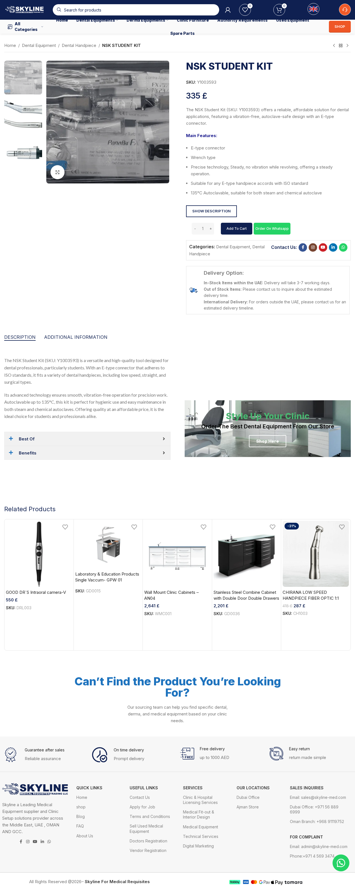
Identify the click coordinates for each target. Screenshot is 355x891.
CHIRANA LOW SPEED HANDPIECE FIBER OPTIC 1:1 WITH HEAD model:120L (311, 598)
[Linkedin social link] (333, 247)
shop (81, 806)
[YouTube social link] (323, 247)
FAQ (80, 826)
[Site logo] (25, 9)
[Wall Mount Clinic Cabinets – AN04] (177, 554)
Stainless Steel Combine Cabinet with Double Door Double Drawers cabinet (246, 598)
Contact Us (140, 797)
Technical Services (200, 836)
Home (10, 45)
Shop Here (267, 441)
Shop (340, 26)
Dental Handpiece (79, 45)
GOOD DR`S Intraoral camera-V (36, 592)
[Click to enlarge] (58, 172)
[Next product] (347, 45)
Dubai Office (248, 797)
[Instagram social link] (313, 247)
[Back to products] (340, 45)
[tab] (20, 337)
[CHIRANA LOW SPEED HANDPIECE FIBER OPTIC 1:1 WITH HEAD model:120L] (316, 554)
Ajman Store (248, 806)
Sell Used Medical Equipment (146, 828)
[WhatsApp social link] (343, 247)
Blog (80, 816)
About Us (84, 835)
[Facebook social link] (303, 247)
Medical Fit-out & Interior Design (198, 814)
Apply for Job (142, 806)
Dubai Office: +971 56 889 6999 (314, 809)
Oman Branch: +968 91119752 (317, 821)
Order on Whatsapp (272, 228)
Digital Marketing (198, 846)
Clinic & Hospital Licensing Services (200, 800)
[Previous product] (334, 45)
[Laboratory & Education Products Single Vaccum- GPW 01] (108, 545)
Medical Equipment (200, 826)
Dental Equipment (39, 45)
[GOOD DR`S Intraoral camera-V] (39, 554)
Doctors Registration (148, 840)
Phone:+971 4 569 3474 (312, 856)
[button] (271, 228)
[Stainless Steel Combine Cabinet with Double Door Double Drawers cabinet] (247, 554)
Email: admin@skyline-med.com (318, 846)
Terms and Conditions (150, 816)
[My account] (227, 9)
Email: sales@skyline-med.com (318, 797)
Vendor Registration (148, 850)
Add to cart (236, 228)
